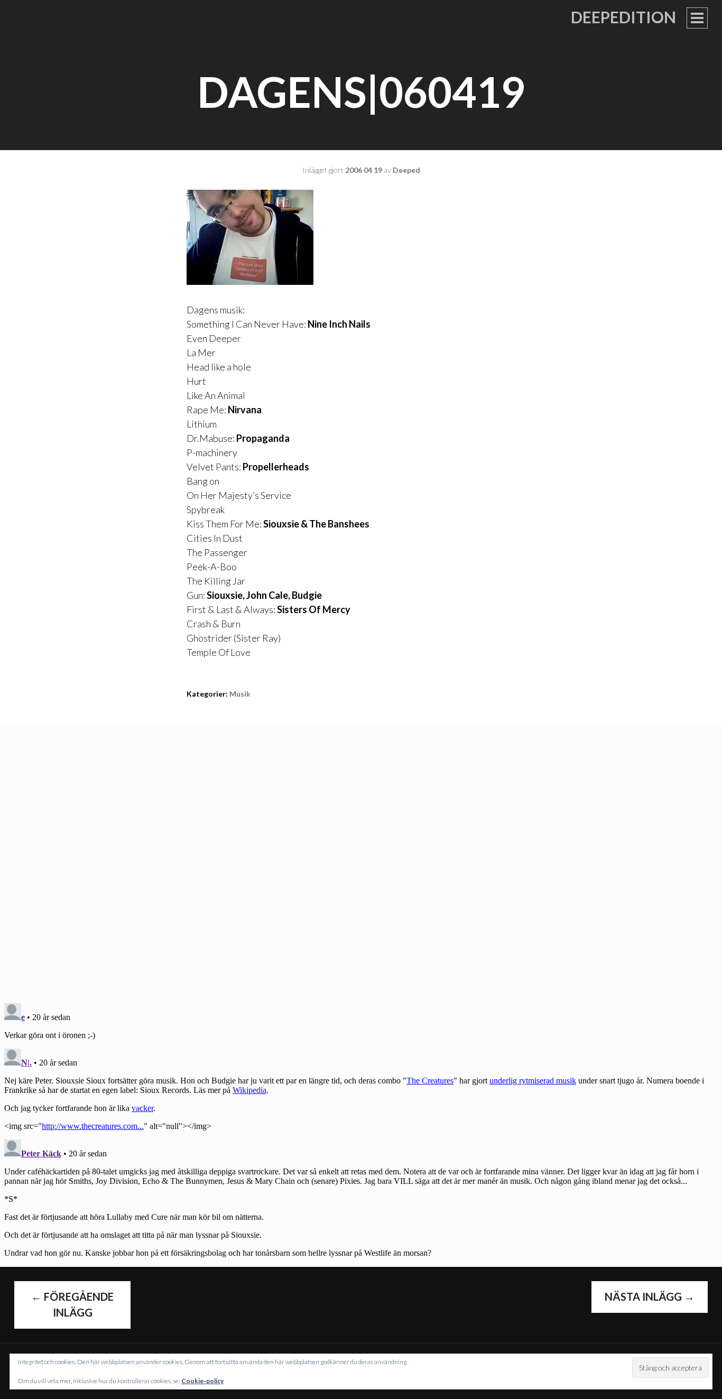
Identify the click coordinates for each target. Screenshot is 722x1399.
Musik (240, 693)
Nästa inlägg (650, 1296)
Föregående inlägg (72, 1304)
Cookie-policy (202, 1381)
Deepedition (623, 16)
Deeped (406, 169)
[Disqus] (361, 857)
